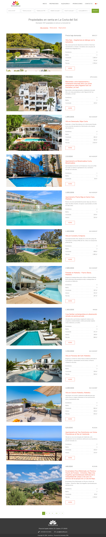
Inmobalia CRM (64, 535)
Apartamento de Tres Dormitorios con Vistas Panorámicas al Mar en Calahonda (81, 433)
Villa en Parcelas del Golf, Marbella (77, 356)
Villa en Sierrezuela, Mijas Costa (76, 121)
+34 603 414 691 (45, 532)
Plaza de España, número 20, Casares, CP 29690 (53, 528)
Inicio (45, 3)
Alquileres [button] (65, 3)
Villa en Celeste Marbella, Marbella (77, 393)
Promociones (77, 3)
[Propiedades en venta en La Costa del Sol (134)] (62, 513)
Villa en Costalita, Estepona (75, 236)
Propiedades (53, 3)
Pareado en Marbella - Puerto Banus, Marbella (78, 274)
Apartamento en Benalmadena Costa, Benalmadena (78, 162)
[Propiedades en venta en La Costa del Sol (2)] (59, 513)
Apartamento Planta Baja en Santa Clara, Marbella (80, 198)
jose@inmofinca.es (62, 532)
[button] (96, 3)
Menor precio (53, 28)
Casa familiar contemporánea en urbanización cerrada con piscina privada (81, 315)
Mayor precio (62, 28)
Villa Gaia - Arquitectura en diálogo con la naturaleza (80, 41)
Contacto (88, 3)
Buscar (95, 11)
